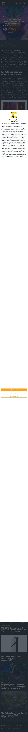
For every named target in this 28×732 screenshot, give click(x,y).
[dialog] (14, 366)
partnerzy (8, 123)
